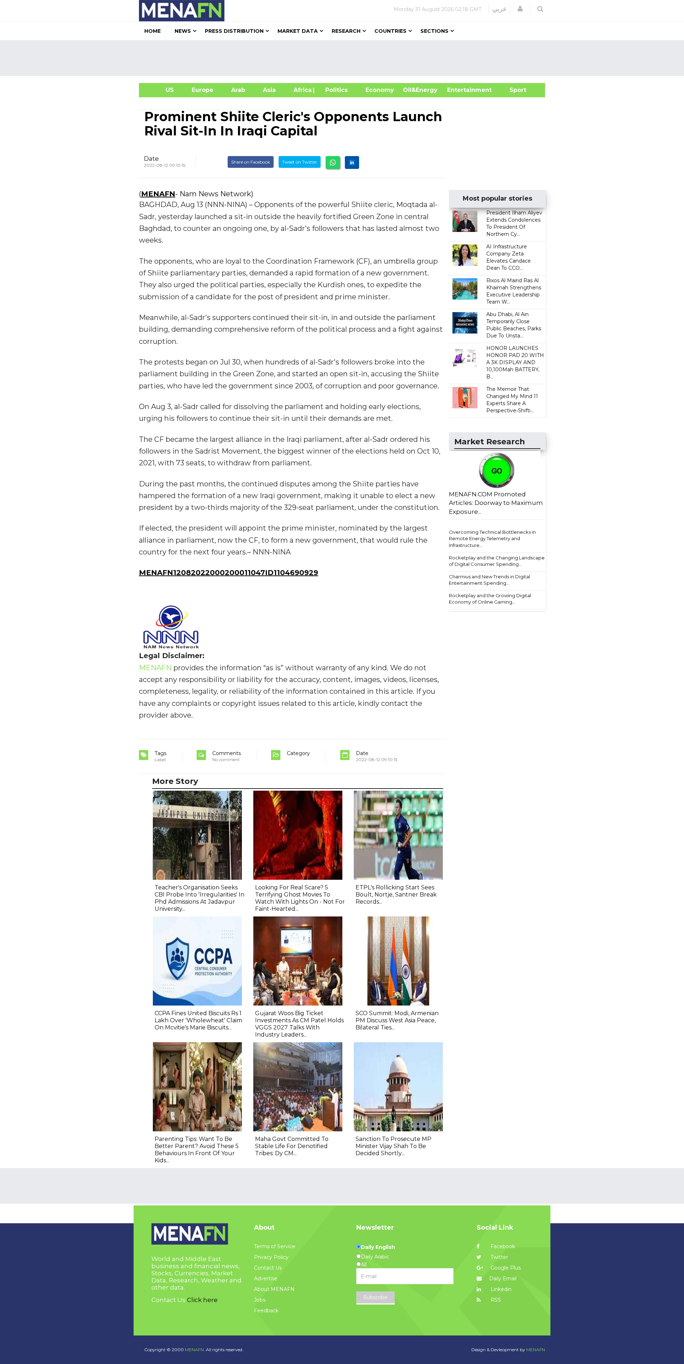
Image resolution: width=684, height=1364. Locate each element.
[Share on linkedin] (352, 162)
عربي (499, 9)
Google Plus (505, 1268)
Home (152, 31)
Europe (202, 90)
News (183, 31)
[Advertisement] (345, 58)
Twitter (498, 1257)
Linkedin (500, 1289)
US (161, 90)
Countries (390, 31)
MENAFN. (195, 1349)
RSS (495, 1300)
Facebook (502, 1246)
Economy (380, 90)
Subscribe (375, 1297)
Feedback (266, 1310)
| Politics (335, 90)
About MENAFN (274, 1289)
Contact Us (268, 1268)
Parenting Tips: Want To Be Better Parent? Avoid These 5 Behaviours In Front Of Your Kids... (197, 1150)
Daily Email (503, 1278)
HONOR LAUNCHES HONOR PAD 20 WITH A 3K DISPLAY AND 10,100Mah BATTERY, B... (515, 362)
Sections (434, 31)
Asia (269, 90)
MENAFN (158, 194)
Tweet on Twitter (299, 162)
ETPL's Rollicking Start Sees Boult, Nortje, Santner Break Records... (396, 894)
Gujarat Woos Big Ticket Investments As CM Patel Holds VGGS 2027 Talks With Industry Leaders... (299, 1024)
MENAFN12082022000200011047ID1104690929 (228, 572)
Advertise (266, 1278)
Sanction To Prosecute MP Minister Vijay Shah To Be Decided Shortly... (393, 1146)
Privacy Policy (271, 1257)
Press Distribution (234, 31)
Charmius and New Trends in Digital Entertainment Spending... (489, 580)
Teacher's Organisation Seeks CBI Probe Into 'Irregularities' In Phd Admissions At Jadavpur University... (199, 898)
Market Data (298, 31)
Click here (202, 1299)
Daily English (378, 1247)
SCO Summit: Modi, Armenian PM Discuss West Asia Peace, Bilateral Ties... (397, 1020)
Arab (238, 90)
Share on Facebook (250, 162)
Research (346, 31)
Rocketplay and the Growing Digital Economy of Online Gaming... (490, 599)
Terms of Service (274, 1246)
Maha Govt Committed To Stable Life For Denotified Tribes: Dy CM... (291, 1146)
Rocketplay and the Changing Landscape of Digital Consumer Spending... (497, 561)
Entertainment (459, 90)
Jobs (259, 1300)
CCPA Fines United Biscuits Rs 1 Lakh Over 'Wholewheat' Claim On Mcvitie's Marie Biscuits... (198, 1020)
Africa (302, 90)
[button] (520, 9)
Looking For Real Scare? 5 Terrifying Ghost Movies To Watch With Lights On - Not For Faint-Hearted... (300, 898)
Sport (513, 90)
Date (151, 158)
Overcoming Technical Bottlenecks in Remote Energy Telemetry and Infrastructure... (492, 538)
